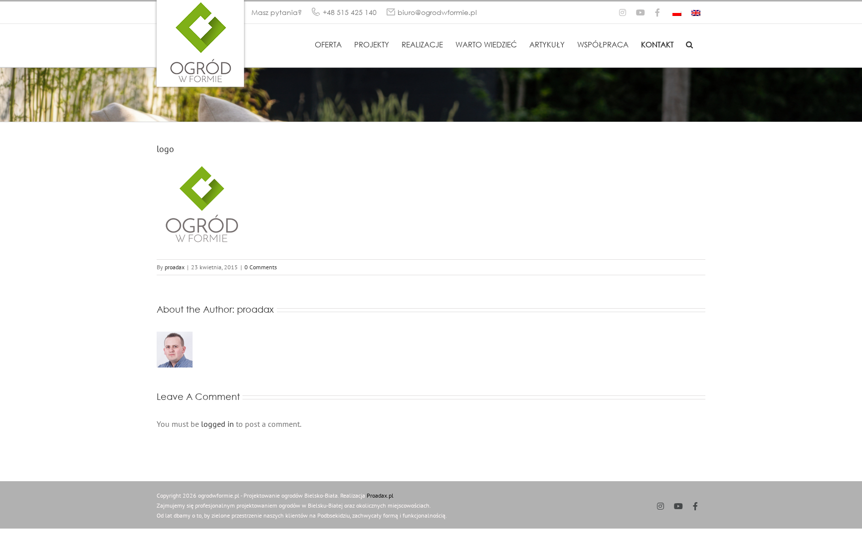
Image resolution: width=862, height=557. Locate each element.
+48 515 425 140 (350, 12)
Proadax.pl (380, 495)
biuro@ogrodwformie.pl (437, 12)
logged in (217, 424)
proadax (175, 267)
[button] (689, 44)
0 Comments (260, 267)
